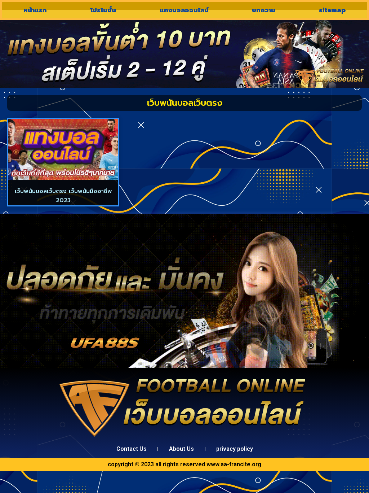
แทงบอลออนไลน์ (184, 10)
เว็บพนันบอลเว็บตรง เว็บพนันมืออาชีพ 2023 (63, 196)
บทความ (263, 10)
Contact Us (131, 448)
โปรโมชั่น (103, 10)
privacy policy (234, 448)
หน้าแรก (34, 10)
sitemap (332, 10)
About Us (181, 448)
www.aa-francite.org (233, 464)
